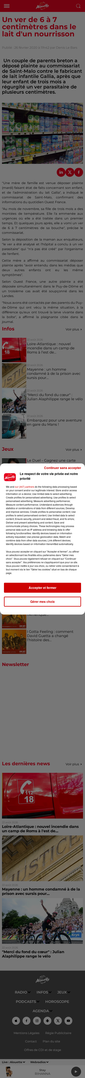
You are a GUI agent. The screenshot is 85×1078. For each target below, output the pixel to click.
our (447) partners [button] (24, 486)
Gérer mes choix (42, 601)
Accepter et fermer (42, 587)
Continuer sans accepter (62, 467)
